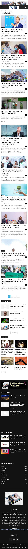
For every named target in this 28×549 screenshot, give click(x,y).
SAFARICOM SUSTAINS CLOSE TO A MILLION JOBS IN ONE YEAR (13, 226)
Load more (13, 332)
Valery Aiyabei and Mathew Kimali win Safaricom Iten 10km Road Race (13, 254)
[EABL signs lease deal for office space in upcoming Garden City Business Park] (5, 444)
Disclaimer (9, 544)
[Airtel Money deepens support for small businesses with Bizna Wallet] (5, 413)
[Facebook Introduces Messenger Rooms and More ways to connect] (5, 451)
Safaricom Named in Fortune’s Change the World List (11, 112)
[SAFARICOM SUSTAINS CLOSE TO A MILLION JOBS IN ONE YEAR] (14, 218)
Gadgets (3, 108)
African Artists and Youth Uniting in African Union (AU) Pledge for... (20, 367)
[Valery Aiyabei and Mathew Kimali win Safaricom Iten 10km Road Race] (14, 245)
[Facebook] (10, 539)
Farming (3, 136)
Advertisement (16, 544)
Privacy (4, 544)
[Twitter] (17, 539)
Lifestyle (16, 347)
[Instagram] (14, 539)
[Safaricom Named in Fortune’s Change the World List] (14, 103)
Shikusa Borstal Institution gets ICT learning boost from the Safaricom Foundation (13, 85)
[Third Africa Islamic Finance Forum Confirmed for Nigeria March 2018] (5, 437)
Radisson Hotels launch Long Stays (18, 395)
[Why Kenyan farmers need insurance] (7, 361)
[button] (26, 7)
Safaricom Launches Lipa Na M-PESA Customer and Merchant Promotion (12, 171)
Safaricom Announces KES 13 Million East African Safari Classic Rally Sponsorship (13, 281)
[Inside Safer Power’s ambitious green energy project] (5, 313)
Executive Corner (5, 81)
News (3, 347)
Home (2, 10)
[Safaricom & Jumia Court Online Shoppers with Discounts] (14, 21)
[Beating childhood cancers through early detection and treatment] (5, 320)
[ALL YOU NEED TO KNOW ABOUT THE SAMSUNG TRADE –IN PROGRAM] (5, 327)
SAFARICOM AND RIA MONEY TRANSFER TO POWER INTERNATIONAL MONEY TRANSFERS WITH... (11, 141)
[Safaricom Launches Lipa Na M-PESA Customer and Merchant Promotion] (14, 162)
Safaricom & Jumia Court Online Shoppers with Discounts (12, 30)
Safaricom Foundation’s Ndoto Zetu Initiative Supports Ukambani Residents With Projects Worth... (13, 57)
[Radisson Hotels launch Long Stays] (5, 397)
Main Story (4, 223)
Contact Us (22, 544)
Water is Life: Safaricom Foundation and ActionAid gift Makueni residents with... (13, 199)
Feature (3, 27)
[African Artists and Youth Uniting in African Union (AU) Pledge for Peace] (21, 361)
